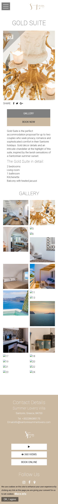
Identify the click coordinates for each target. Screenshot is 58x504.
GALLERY (29, 113)
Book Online (29, 462)
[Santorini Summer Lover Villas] (36, 6)
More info (20, 493)
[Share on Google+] (21, 103)
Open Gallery (14, 42)
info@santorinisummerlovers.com (32, 422)
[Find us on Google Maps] (34, 482)
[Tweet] (17, 103)
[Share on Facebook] (13, 103)
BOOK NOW (28, 121)
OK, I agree (10, 499)
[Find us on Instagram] (24, 482)
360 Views (30, 454)
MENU (6, 6)
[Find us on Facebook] (29, 482)
